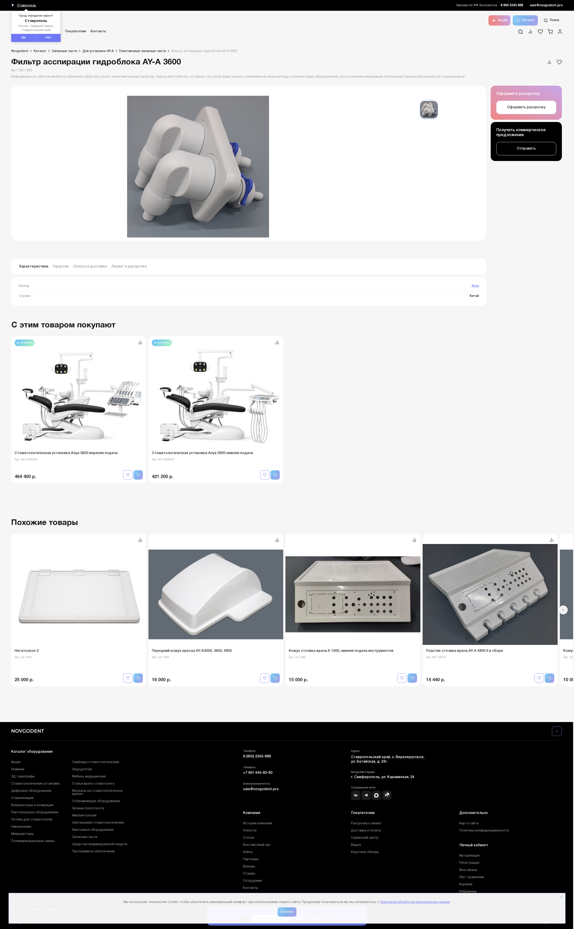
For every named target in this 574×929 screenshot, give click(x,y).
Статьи (248, 837)
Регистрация (469, 863)
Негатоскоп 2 (27, 651)
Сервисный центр (365, 837)
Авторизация (469, 855)
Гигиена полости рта (88, 808)
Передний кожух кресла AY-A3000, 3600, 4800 (192, 651)
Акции (502, 20)
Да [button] (23, 37)
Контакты (98, 31)
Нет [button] (48, 37)
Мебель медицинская (89, 776)
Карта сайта (469, 823)
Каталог (528, 20)
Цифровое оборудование (31, 791)
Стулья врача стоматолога (93, 783)
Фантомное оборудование (93, 830)
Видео (356, 845)
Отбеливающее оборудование (96, 801)
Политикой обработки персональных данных (415, 902)
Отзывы (249, 873)
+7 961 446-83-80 (257, 773)
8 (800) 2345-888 (257, 756)
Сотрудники (252, 880)
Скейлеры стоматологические (95, 762)
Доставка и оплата (366, 830)
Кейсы (248, 852)
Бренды (249, 866)
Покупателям (75, 31)
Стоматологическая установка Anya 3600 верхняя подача (66, 453)
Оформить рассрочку (526, 107)
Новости (249, 830)
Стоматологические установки (35, 783)
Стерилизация (22, 798)
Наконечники (21, 826)
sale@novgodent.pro (546, 5)
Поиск (554, 20)
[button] (563, 609)
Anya (475, 286)
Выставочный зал (256, 845)
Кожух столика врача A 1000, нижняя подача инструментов (341, 651)
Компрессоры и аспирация (32, 805)
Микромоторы (22, 834)
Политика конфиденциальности (484, 830)
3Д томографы (23, 776)
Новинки (17, 769)
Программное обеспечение (93, 851)
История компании (257, 823)
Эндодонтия (82, 769)
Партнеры (251, 859)
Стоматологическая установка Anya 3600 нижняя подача (202, 453)
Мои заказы (468, 870)
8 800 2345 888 (512, 5)
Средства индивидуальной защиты (99, 844)
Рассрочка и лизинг (366, 823)
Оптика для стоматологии (31, 819)
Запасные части (84, 837)
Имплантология (84, 815)
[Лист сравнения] (530, 33)
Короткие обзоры (365, 852)
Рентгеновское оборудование (34, 812)
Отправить (526, 148)
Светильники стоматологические (98, 822)
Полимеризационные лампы (33, 841)
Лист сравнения (471, 877)
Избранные (468, 891)
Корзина (465, 884)
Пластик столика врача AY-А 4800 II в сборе (464, 651)
